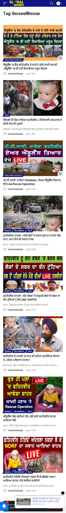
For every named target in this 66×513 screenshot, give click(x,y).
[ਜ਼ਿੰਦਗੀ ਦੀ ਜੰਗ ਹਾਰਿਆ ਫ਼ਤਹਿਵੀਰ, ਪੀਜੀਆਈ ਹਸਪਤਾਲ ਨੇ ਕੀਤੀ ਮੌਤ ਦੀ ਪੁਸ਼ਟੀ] (33, 98)
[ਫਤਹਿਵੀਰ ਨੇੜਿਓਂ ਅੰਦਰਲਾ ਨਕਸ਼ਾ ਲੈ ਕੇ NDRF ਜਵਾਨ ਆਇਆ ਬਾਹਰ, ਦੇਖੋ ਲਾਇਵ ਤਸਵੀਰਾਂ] (33, 455)
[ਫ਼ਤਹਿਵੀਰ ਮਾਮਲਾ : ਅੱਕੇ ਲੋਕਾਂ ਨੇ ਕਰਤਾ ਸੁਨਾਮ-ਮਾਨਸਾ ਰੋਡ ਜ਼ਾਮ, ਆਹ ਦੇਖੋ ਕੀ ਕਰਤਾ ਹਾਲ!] (33, 213)
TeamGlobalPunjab (15, 73)
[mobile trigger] (6, 3)
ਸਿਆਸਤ (8, 231)
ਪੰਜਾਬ (7, 115)
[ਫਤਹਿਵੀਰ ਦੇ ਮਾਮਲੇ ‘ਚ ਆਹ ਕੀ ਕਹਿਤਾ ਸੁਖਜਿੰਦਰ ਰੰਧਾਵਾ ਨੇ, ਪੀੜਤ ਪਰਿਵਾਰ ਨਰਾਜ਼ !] (33, 334)
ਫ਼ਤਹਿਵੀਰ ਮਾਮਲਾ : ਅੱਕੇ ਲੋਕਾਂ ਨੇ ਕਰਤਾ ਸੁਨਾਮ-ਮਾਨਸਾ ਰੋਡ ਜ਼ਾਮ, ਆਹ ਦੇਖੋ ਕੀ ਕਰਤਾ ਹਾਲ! (32, 237)
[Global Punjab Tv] (17, 3)
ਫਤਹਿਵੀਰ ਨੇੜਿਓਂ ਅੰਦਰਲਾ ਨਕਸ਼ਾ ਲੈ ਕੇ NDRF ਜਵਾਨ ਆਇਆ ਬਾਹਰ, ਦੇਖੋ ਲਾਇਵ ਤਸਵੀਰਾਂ (29, 478)
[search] (51, 3)
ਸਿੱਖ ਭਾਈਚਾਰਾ (19, 231)
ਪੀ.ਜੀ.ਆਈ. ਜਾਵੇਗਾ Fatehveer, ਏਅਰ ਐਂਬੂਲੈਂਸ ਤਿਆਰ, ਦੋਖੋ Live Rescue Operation (32, 182)
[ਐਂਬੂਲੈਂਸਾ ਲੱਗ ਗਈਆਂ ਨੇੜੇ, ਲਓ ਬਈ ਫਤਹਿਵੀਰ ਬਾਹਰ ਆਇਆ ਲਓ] (33, 394)
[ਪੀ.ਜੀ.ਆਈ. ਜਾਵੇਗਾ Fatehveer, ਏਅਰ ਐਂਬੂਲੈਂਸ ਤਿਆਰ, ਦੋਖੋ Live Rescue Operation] (33, 158)
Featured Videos (13, 60)
